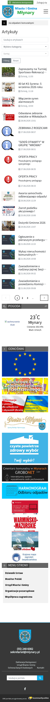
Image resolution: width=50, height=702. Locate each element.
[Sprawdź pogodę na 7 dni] (12, 323)
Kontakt (40, 667)
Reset (16, 60)
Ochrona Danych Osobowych (20, 667)
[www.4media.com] (37, 698)
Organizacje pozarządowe (19, 591)
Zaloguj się (42, 2)
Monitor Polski (13, 579)
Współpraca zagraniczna (18, 597)
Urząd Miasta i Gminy (17, 585)
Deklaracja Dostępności (26, 662)
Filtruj (6, 60)
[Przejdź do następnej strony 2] (44, 298)
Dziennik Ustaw (14, 573)
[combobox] (25, 53)
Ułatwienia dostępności (22, 2)
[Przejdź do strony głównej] (20, 11)
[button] (46, 306)
